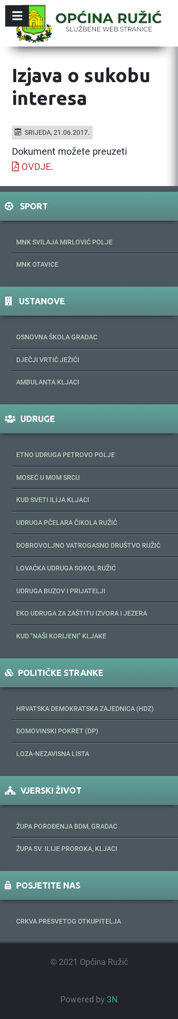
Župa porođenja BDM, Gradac (66, 826)
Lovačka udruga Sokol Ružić (66, 568)
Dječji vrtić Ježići (47, 360)
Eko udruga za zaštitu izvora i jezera (81, 613)
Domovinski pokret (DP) (57, 731)
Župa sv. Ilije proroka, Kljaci (66, 848)
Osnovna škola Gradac (56, 337)
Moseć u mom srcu (48, 477)
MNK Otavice (37, 264)
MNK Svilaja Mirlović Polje (64, 242)
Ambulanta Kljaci (47, 382)
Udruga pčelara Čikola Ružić (66, 522)
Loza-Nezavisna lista (52, 753)
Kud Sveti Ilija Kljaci (52, 500)
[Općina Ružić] (88, 23)
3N (112, 999)
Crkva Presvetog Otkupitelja (68, 921)
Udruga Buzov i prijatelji (60, 591)
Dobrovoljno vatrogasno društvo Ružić (88, 545)
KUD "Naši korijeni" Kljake (61, 636)
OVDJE (36, 166)
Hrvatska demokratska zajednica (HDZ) (85, 708)
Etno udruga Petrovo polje (65, 454)
